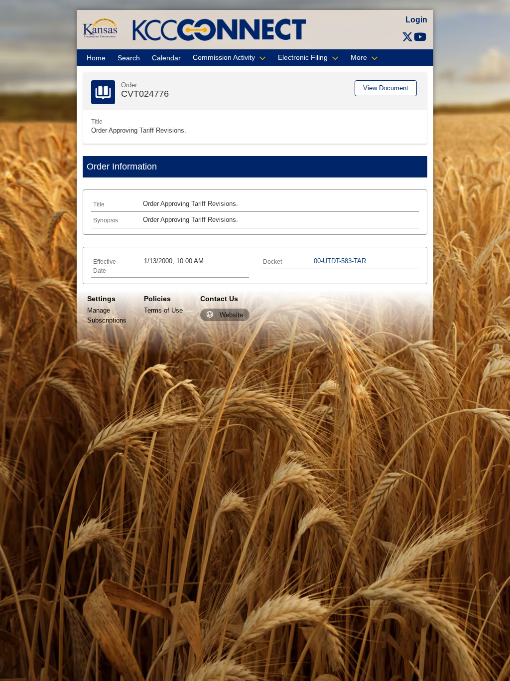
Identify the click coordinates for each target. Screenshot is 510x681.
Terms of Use (163, 310)
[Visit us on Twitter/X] (407, 37)
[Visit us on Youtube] (420, 37)
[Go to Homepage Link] (100, 27)
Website (231, 315)
